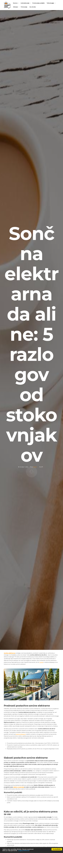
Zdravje (15, 7)
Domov (15, 3)
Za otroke (33, 7)
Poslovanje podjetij (38, 3)
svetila (41, 662)
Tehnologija (50, 3)
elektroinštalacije (21, 734)
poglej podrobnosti (23, 850)
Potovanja (24, 7)
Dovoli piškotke (57, 849)
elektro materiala (18, 787)
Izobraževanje (25, 3)
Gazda (35, 467)
